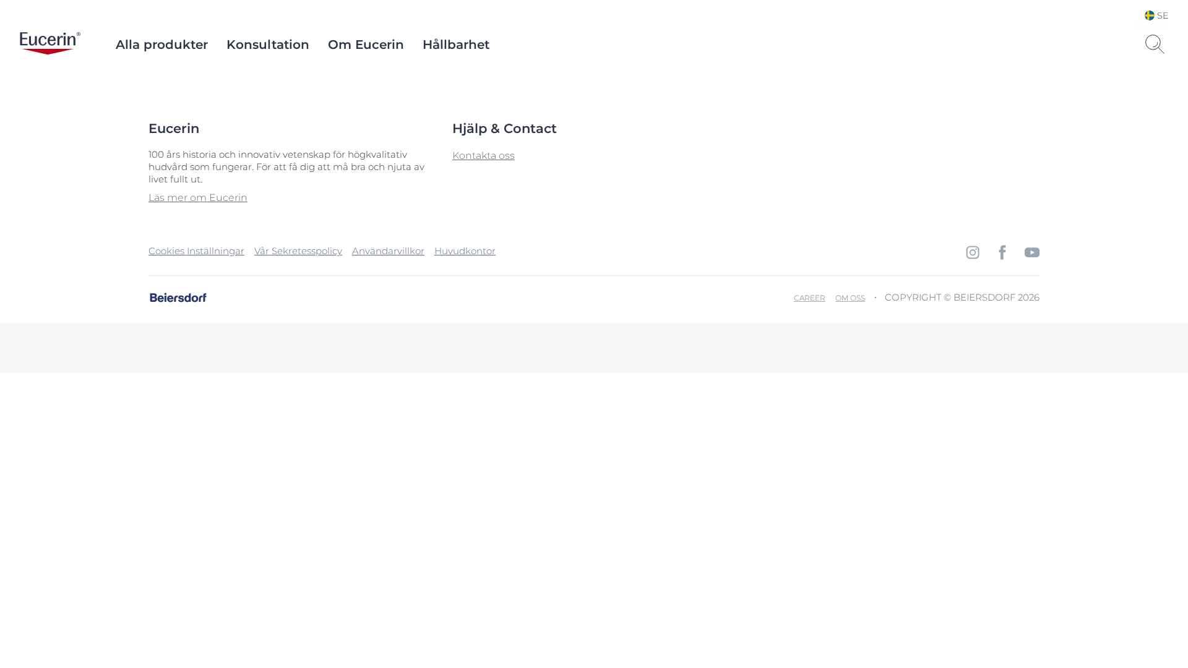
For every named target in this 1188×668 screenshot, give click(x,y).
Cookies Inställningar (196, 251)
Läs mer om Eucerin (198, 197)
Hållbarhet (456, 44)
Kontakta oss (483, 155)
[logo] (50, 44)
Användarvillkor (388, 251)
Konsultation (267, 44)
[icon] (972, 252)
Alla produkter (162, 44)
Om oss (850, 297)
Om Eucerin (366, 44)
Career (809, 297)
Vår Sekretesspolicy (298, 251)
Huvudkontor (465, 251)
